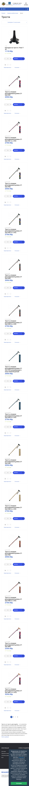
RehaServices (7, 772)
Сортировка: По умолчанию (14, 22)
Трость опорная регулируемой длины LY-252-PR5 (13, 461)
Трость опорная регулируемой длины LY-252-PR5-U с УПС (13, 507)
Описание (17, 67)
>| (17, 716)
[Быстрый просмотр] (5, 65)
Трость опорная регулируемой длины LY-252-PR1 (13, 93)
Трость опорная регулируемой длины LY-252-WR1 (13, 644)
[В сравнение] (8, 65)
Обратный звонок (17, 4)
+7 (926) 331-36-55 (17, 3)
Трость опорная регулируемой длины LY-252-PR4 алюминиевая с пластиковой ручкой (13, 369)
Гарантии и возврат (5, 753)
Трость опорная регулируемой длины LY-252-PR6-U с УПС (13, 599)
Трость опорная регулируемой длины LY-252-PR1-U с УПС (13, 139)
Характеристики (7, 67)
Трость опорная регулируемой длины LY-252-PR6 (13, 553)
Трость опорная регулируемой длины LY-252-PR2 (13, 185)
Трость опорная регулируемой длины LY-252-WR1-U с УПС (13, 690)
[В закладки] (10, 65)
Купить (16, 58)
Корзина (26, 4)
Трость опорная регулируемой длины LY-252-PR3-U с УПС (13, 322)
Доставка (3, 751)
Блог (2, 757)
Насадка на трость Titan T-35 (14, 48)
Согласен (19, 783)
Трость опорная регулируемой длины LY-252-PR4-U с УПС (13, 415)
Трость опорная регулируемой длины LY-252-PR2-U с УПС (13, 231)
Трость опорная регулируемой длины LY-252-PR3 (13, 276)
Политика (21, 757)
